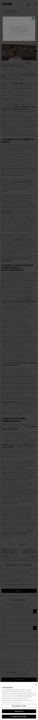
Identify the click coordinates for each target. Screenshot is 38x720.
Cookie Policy (17, 702)
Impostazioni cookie (19, 706)
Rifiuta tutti (19, 711)
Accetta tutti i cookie (19, 716)
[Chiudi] (36, 685)
